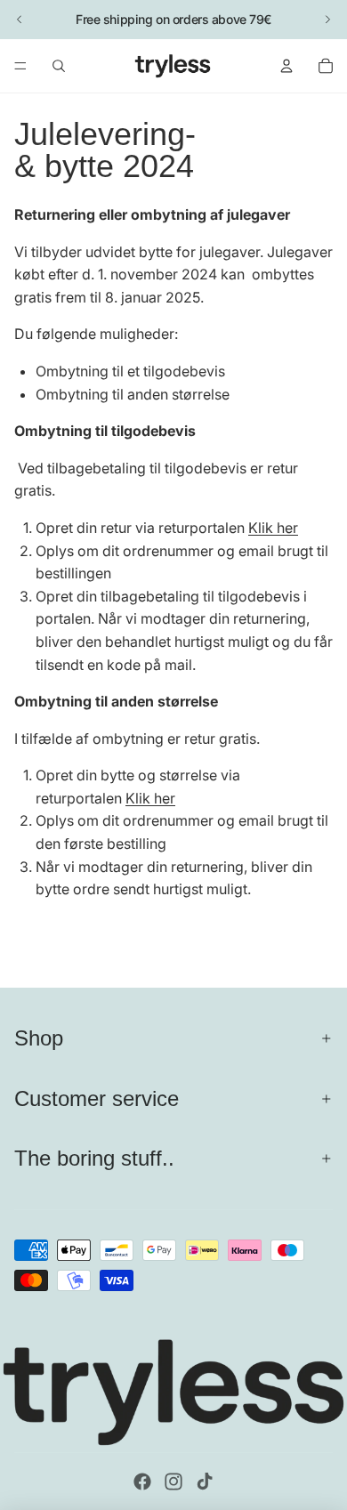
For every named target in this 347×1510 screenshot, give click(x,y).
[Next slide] (327, 19)
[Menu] (20, 65)
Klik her (273, 528)
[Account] (286, 65)
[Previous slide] (19, 19)
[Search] (58, 65)
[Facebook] (142, 1481)
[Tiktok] (204, 1481)
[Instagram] (173, 1481)
